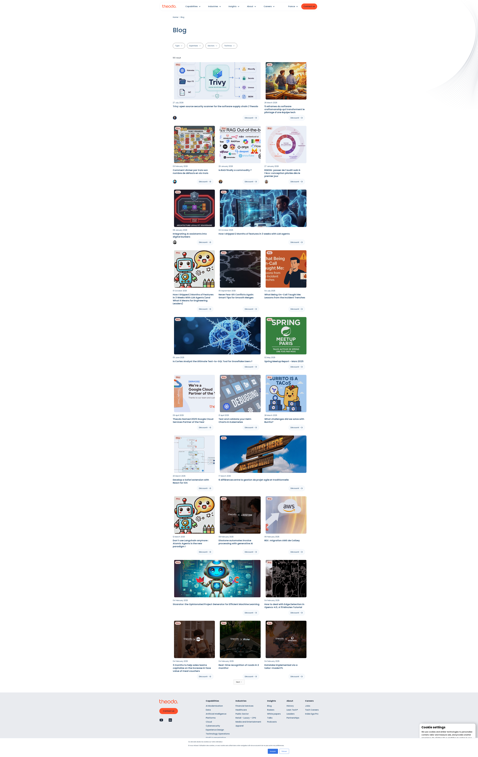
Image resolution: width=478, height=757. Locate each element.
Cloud (209, 721)
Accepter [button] (273, 751)
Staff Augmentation (216, 737)
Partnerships (293, 717)
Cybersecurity (213, 725)
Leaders (291, 713)
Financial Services (244, 705)
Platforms (211, 717)
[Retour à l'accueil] (169, 6)
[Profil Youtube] (161, 720)
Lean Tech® (292, 709)
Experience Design (215, 729)
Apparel (239, 725)
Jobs (307, 705)
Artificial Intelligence (216, 713)
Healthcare (241, 709)
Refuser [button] (284, 751)
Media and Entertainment (248, 721)
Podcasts (272, 721)
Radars (270, 709)
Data (208, 709)
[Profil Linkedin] (170, 720)
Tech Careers (312, 709)
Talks (269, 717)
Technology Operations (218, 733)
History (290, 705)
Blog (269, 705)
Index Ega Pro (311, 713)
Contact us (309, 6)
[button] (193, 6)
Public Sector (242, 713)
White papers (274, 713)
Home (175, 17)
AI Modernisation (214, 705)
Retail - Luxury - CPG (246, 717)
